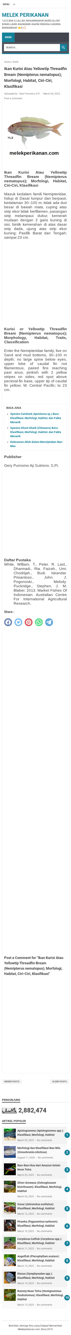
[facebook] (8, 622)
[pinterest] (29, 622)
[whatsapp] (39, 622)
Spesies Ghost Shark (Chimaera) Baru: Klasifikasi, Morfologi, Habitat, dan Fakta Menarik (35, 432)
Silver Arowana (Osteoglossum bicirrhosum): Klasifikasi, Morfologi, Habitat (39, 1187)
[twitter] (18, 622)
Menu (8, 37)
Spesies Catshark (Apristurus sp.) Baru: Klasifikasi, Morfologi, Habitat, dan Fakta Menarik (35, 418)
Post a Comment (13, 98)
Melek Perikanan (25, 15)
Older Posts (59, 1081)
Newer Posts (11, 1081)
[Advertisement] (35, 278)
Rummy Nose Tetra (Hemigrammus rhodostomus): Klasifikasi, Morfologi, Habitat (40, 1295)
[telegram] (49, 622)
